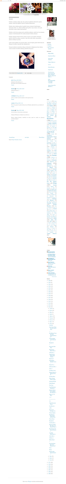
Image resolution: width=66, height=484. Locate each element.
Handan (13, 88)
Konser (52, 186)
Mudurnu (48, 198)
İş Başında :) (51, 352)
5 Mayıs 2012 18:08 (20, 110)
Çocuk (52, 134)
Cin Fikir (55, 127)
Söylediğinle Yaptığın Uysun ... (52, 362)
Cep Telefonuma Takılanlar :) (52, 387)
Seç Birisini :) (52, 406)
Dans (54, 139)
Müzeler (52, 200)
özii (12, 80)
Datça (54, 142)
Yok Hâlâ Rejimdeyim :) (52, 433)
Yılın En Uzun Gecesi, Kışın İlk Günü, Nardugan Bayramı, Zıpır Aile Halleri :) (52, 74)
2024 (49, 284)
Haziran (51, 319)
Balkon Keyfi (52, 439)
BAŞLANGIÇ (50, 53)
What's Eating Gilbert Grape (52, 379)
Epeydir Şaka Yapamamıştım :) (52, 452)
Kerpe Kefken (53, 179)
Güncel (49, 163)
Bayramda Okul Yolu (52, 347)
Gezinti (54, 155)
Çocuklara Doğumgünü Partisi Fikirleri (52, 136)
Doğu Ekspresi (54, 143)
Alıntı (51, 106)
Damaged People (52, 381)
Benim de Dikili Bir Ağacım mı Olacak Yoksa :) (52, 426)
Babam (52, 110)
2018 (49, 295)
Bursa (48, 126)
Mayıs (51, 321)
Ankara (48, 108)
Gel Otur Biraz (52, 376)
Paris (54, 207)
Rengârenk (51, 342)
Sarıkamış (48, 215)
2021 (49, 290)
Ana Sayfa (27, 137)
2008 (49, 468)
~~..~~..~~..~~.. (52, 399)
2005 (49, 473)
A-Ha (50, 408)
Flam (56, 152)
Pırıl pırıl (49, 208)
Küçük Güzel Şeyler (53, 190)
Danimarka (49, 139)
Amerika (53, 107)
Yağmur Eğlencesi (51, 62)
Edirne (48, 147)
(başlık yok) (50, 69)
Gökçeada (48, 160)
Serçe (50, 447)
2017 (49, 297)
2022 (49, 288)
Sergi (54, 215)
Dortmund (52, 146)
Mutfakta (54, 198)
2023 (49, 286)
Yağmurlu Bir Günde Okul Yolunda (52, 355)
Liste (56, 192)
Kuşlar (48, 189)
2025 (49, 282)
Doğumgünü (54, 145)
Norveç (54, 201)
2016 (49, 299)
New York (49, 201)
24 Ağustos (50, 271)
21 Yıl (49, 64)
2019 (49, 293)
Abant (55, 101)
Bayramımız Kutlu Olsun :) (52, 350)
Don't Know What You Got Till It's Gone (52, 328)
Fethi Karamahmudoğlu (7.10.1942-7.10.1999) (51, 81)
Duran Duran (51, 419)
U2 (49, 401)
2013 (49, 305)
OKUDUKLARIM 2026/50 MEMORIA (52, 256)
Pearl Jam (51, 385)
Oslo (56, 206)
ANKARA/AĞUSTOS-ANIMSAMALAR (52, 274)
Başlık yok (51, 358)
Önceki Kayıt (41, 137)
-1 (49, 331)
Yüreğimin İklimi (51, 254)
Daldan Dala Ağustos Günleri (52, 267)
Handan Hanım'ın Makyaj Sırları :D (52, 373)
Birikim (49, 44)
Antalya (53, 108)
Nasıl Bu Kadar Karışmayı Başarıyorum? (52, 444)
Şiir (51, 221)
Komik (55, 185)
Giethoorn (53, 157)
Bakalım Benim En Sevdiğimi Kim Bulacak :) (52, 391)
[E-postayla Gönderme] (25, 73)
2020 (49, 291)
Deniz (48, 143)
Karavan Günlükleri (53, 175)
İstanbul (55, 169)
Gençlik (49, 153)
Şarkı (55, 218)
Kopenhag (48, 187)
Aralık (51, 308)
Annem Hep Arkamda (50, 59)
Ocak (51, 460)
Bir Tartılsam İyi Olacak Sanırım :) (52, 430)
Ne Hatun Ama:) (52, 370)
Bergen (54, 112)
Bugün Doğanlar (53, 123)
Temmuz (51, 318)
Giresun (48, 158)
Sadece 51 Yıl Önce (52, 395)
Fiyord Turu (51, 152)
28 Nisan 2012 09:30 (17, 80)
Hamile (55, 166)
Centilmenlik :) (52, 422)
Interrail (48, 169)
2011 (49, 462)
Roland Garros (52, 210)
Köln (54, 187)
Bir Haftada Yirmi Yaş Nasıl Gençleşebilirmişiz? (53, 335)
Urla (54, 229)
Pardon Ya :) (51, 364)
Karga (50, 449)
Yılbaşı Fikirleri (52, 233)
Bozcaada (49, 121)
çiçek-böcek (50, 132)
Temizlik (51, 325)
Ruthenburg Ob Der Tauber (51, 211)
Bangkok (53, 111)
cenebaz (13, 103)
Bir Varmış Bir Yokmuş (52, 116)
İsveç (54, 171)
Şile (56, 221)
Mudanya (54, 197)
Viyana (48, 230)
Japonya (53, 173)
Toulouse (52, 226)
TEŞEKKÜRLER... (51, 252)
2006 (49, 471)
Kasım (51, 310)
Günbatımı (52, 161)
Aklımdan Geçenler (52, 104)
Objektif (49, 46)
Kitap (55, 183)
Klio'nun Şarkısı (51, 251)
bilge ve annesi (51, 270)
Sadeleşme (49, 212)
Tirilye (52, 225)
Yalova (52, 230)
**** (50, 397)
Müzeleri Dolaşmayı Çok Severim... (51, 263)
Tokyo (55, 225)
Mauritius (48, 194)
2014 (49, 303)
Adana (50, 102)
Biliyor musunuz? (50, 114)
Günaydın (54, 160)
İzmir (48, 173)
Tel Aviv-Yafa (52, 224)
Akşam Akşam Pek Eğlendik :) (52, 86)
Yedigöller (51, 232)
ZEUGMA (50, 266)
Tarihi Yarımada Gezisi (52, 403)
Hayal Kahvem (51, 262)
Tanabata (49, 222)
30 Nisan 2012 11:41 (19, 103)
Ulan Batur (49, 229)
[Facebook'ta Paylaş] (30, 73)
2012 (49, 307)
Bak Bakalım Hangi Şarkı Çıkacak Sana (52, 416)
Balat (48, 111)
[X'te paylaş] (29, 73)
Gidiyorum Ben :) (52, 366)
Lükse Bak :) (51, 436)
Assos (48, 109)
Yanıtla (12, 85)
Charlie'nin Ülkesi (51, 56)
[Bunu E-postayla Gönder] (27, 73)
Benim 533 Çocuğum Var (52, 410)
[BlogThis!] (28, 73)
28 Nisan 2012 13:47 (20, 96)
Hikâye (51, 167)
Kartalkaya (55, 177)
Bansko (48, 112)
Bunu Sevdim (52, 124)
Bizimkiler (50, 118)
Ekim (51, 312)
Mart (51, 456)
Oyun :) (50, 368)
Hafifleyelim (49, 164)
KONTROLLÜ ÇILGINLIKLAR (51, 259)
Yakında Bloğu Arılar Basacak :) (52, 339)
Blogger (29, 481)
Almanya (48, 107)
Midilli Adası (54, 194)
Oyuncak (50, 207)
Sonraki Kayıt (12, 137)
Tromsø (53, 228)
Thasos (48, 225)
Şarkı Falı (54, 220)
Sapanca (53, 214)
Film (55, 150)
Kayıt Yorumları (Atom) (17, 139)
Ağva (54, 102)
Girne (54, 158)
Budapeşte (55, 121)
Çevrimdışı (53, 130)
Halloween (49, 166)
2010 (49, 464)
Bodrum (52, 120)
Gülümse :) (51, 438)
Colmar (50, 128)
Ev (52, 149)
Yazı (56, 230)
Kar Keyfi (55, 174)
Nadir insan (50, 260)
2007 (49, 469)
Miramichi (51, 196)
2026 (49, 280)
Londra (51, 193)
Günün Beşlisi (52, 383)
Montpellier (49, 197)
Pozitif (55, 208)
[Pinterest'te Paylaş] (31, 73)
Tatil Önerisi (54, 222)
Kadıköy (48, 174)
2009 (49, 466)
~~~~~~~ (49, 101)
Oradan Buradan (51, 67)
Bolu (56, 120)
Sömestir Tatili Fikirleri (52, 217)
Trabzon (48, 228)
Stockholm (51, 218)
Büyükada (48, 127)
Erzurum (53, 147)
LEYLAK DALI (51, 273)
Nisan (51, 323)
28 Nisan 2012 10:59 (20, 88)
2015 (49, 301)
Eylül (51, 314)
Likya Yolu (51, 192)
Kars (50, 177)
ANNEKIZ (13, 96)
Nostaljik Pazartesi (52, 203)
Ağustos (51, 316)
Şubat (51, 458)
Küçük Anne (54, 189)
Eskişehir (48, 149)
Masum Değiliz (52, 412)
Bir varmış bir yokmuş (51, 48)
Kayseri (49, 178)
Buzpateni (53, 126)
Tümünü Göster (54, 276)
